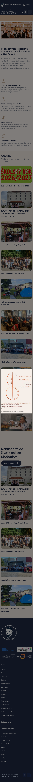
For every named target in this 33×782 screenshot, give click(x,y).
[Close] (30, 371)
